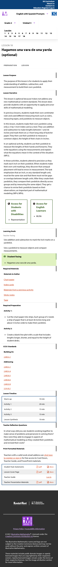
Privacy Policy (18, 529)
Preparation (10, 65)
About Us (50, 3)
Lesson (25, 65)
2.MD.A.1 (7, 357)
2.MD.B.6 (7, 380)
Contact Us (50, 6)
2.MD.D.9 (7, 384)
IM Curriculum (48, 1)
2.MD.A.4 (7, 371)
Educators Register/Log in (43, 8)
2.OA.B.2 (7, 388)
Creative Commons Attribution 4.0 (19, 536)
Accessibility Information (35, 529)
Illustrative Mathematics (20, 534)
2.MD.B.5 (7, 375)
